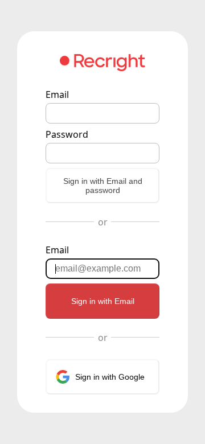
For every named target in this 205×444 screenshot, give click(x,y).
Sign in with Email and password (102, 185)
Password (67, 134)
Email (57, 94)
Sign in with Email (102, 301)
